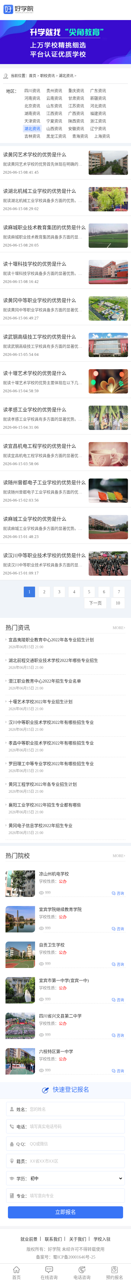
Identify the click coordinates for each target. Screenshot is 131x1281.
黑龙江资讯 (56, 136)
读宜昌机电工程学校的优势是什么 (39, 446)
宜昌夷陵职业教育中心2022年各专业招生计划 (51, 640)
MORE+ (119, 628)
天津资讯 (32, 121)
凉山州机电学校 (54, 874)
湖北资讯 (66, 76)
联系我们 (53, 1239)
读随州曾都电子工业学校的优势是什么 (44, 482)
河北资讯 (98, 106)
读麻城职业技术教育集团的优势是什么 (44, 227)
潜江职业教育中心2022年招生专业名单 (45, 681)
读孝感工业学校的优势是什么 (34, 409)
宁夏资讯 (54, 121)
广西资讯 (76, 113)
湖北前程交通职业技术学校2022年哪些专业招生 (53, 660)
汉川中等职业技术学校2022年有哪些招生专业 (51, 722)
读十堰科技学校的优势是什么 (34, 264)
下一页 (95, 603)
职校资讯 (47, 76)
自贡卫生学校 (52, 945)
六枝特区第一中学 (56, 1051)
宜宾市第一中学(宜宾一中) (64, 980)
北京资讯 (32, 106)
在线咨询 (49, 1273)
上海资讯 (102, 136)
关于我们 (77, 1239)
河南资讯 (32, 98)
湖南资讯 (32, 113)
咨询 (120, 893)
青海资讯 (80, 136)
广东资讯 (98, 90)
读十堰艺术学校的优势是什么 (34, 373)
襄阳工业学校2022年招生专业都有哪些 (45, 805)
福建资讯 (98, 113)
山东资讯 (54, 106)
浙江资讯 (98, 121)
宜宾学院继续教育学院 (60, 909)
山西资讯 (54, 128)
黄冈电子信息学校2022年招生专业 (41, 825)
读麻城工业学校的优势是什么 (34, 519)
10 (118, 603)
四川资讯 (32, 90)
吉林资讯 (32, 136)
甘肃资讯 (76, 98)
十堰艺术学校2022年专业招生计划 (41, 702)
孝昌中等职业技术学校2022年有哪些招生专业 (51, 743)
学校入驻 (102, 1239)
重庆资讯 (76, 90)
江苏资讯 (76, 106)
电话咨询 (81, 1273)
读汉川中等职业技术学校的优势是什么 (44, 555)
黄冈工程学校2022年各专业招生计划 (43, 784)
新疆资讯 (98, 98)
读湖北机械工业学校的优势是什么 (39, 191)
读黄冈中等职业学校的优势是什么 (39, 300)
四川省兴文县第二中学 (60, 1016)
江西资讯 (54, 113)
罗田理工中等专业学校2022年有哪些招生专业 (51, 763)
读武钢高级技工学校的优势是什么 (39, 336)
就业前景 (28, 1239)
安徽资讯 (76, 128)
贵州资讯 (54, 90)
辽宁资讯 (98, 128)
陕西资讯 (76, 121)
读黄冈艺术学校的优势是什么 (34, 154)
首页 (32, 76)
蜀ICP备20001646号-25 (74, 1257)
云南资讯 (54, 98)
